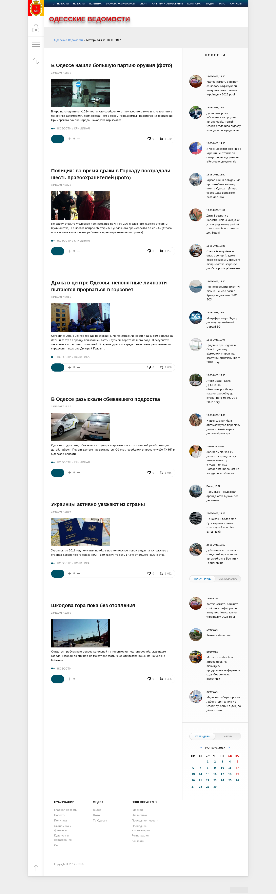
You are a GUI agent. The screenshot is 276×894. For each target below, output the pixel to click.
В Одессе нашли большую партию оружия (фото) (111, 65)
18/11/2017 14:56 (61, 297)
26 (237, 780)
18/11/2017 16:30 (61, 72)
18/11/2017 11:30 (61, 511)
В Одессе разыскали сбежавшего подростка (105, 399)
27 (193, 786)
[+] (69, 139)
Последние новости (145, 820)
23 (215, 780)
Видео (210, 3)
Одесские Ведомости (68, 40)
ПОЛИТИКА (82, 357)
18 (230, 774)
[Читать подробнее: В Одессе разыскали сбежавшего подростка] (57, 473)
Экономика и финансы (120, 3)
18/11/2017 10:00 (61, 612)
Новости (215, 55)
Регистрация (140, 835)
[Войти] (36, 28)
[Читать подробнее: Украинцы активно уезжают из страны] (57, 574)
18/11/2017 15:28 (61, 185)
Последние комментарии (141, 828)
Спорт (144, 3)
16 (215, 774)
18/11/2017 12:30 (61, 406)
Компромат (194, 3)
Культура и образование (167, 3)
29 (207, 786)
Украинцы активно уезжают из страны (98, 504)
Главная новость (65, 809)
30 (215, 786)
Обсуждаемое (228, 579)
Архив (228, 736)
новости (79, 3)
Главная (137, 809)
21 (200, 780)
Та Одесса (100, 820)
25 (230, 780)
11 (229, 767)
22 (207, 780)
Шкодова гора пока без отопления (93, 605)
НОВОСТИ (64, 128)
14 (200, 774)
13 (193, 774)
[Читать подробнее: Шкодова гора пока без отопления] (57, 679)
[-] (78, 139)
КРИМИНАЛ (82, 128)
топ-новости (60, 3)
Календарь (202, 736)
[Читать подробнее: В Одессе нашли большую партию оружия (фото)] (57, 139)
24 (222, 780)
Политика (95, 3)
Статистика (139, 815)
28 (200, 786)
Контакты (236, 3)
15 (207, 774)
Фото (222, 3)
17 (222, 774)
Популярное (202, 579)
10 (222, 767)
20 (193, 780)
